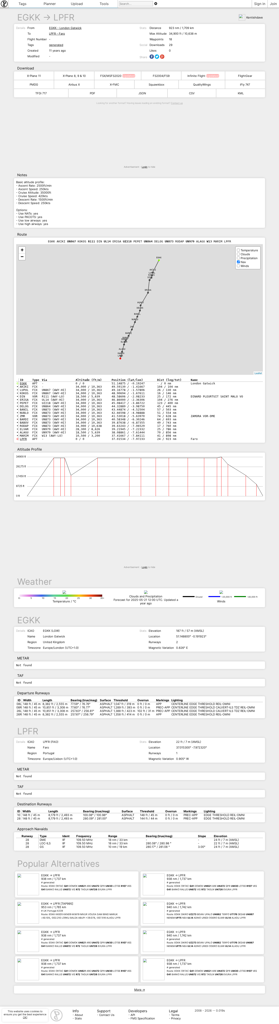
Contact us (177, 103)
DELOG (140, 308)
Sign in (259, 4)
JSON (142, 93)
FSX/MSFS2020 (110, 76)
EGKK (28, 17)
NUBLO (135, 319)
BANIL (137, 314)
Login (144, 167)
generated (56, 45)
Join (273, 4)
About (79, 1015)
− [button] (22, 256)
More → (139, 989)
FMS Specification (143, 1018)
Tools (104, 4)
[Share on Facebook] (152, 56)
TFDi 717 (41, 93)
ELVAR (124, 342)
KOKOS (151, 275)
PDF (92, 93)
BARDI (128, 333)
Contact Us (106, 1015)
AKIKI (153, 270)
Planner (50, 4)
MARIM (121, 353)
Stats (78, 1018)
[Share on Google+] (162, 56)
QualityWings (202, 84)
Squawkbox (156, 84)
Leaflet (258, 373)
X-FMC (114, 84)
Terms (175, 1015)
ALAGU (122, 349)
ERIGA (148, 290)
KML (241, 93)
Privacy (176, 1018)
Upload (77, 4)
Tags (22, 4)
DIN (149, 277)
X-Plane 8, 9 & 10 (74, 76)
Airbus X (74, 84)
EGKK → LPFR (86, 882)
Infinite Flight (196, 76)
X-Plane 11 (34, 76)
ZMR (132, 327)
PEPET (140, 302)
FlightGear (245, 76)
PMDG (34, 84)
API (133, 1015)
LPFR (64, 17)
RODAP (124, 339)
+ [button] (22, 250)
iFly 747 (245, 84)
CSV (192, 93)
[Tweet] (157, 56)
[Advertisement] (139, 135)
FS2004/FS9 (161, 76)
